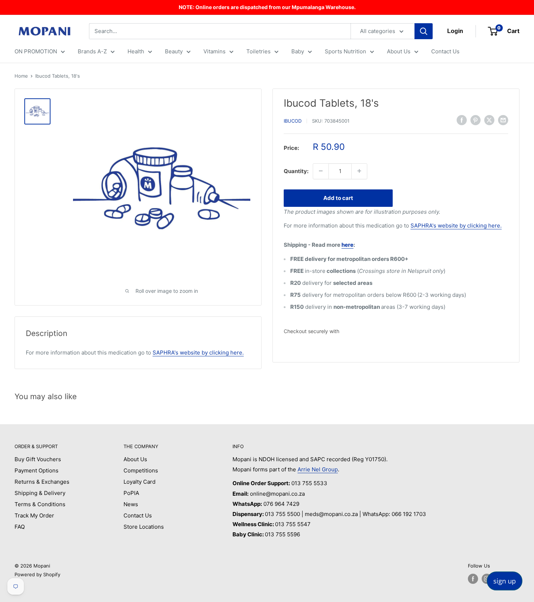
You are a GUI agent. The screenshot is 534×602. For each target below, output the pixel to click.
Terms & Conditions (40, 504)
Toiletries (258, 51)
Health (136, 51)
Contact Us (445, 51)
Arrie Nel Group (318, 469)
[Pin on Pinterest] (475, 120)
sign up (504, 581)
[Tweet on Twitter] (489, 120)
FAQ (20, 526)
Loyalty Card (139, 481)
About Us (398, 51)
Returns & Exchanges (42, 481)
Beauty (174, 51)
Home (21, 76)
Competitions (141, 470)
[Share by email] (503, 120)
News (131, 504)
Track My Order (34, 515)
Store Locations (144, 526)
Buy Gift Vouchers (38, 459)
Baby (297, 51)
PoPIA (131, 493)
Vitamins (214, 51)
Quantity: (296, 170)
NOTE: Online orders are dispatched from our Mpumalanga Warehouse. (267, 7)
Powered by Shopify (37, 574)
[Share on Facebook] (462, 120)
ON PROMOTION (36, 51)
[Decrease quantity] (320, 171)
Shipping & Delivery (40, 493)
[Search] (423, 31)
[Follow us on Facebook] (473, 579)
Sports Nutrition (345, 51)
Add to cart (338, 197)
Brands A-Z (92, 51)
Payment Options (36, 470)
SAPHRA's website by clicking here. (456, 225)
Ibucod (293, 121)
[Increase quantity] (359, 171)
